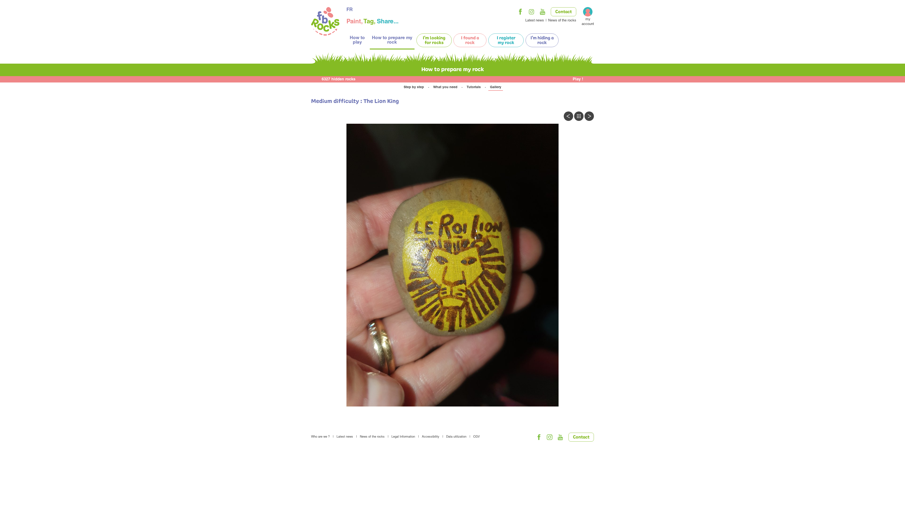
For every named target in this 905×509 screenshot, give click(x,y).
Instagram (531, 11)
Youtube (542, 11)
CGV (476, 437)
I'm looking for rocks (434, 40)
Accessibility (430, 437)
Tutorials (474, 87)
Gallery (495, 87)
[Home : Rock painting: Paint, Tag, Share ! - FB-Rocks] (325, 22)
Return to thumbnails (579, 116)
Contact (563, 12)
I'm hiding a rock (542, 40)
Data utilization (456, 437)
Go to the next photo (589, 116)
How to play (357, 40)
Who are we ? (320, 437)
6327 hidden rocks (338, 80)
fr (349, 10)
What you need (445, 87)
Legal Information (403, 437)
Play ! (578, 80)
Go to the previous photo (568, 116)
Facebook (520, 11)
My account (588, 22)
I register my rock (506, 40)
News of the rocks (562, 20)
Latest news (534, 20)
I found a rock (470, 40)
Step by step (414, 87)
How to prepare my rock (392, 40)
